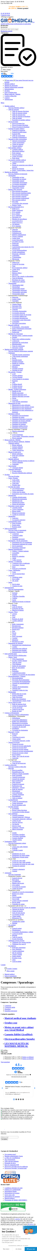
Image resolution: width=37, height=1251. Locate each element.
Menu (2, 103)
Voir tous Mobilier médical (16, 108)
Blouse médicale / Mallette (12, 94)
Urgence (7, 98)
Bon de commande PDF (12, 1165)
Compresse (8, 1005)
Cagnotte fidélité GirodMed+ (19, 1034)
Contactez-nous (5, 15)
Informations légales (11, 1191)
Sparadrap (8, 1009)
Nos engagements (10, 1159)
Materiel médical (10, 974)
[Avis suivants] (34, 1088)
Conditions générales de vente (13, 1188)
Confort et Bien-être (11, 96)
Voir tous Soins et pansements (17, 530)
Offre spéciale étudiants (12, 1161)
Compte (3, 965)
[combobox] (9, 29)
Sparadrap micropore (11, 1011)
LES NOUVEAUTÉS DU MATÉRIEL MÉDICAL (17, 1044)
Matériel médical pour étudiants (20, 1018)
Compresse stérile (10, 1007)
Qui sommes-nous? (10, 1154)
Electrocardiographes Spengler (20, 1039)
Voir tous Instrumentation (15, 589)
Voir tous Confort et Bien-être (17, 767)
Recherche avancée (6, 31)
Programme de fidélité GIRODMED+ (16, 1200)
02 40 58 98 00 (5, 13)
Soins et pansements (11, 976)
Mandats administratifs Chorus (14, 1156)
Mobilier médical (10, 84)
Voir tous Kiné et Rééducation (17, 655)
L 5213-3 (17, 1219)
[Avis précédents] (2, 1088)
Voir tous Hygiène (13, 476)
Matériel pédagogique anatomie (14, 87)
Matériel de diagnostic (11, 85)
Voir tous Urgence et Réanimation (18, 714)
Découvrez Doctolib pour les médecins (16, 1166)
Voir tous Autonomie (14, 874)
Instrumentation (9, 89)
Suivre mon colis (10, 1195)
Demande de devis (10, 1163)
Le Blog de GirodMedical (12, 1158)
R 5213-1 (31, 1224)
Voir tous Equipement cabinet (17, 843)
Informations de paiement (12, 1196)
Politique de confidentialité (12, 1189)
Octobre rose (11, 1022)
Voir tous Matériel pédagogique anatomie (20, 351)
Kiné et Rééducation (11, 92)
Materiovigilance (10, 1198)
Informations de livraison (12, 1193)
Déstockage (9, 99)
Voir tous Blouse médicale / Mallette (19, 441)
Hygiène (7, 91)
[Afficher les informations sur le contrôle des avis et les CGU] (30, 1074)
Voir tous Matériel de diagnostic (17, 174)
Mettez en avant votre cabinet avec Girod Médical (19, 1028)
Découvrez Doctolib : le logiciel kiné (16, 1168)
